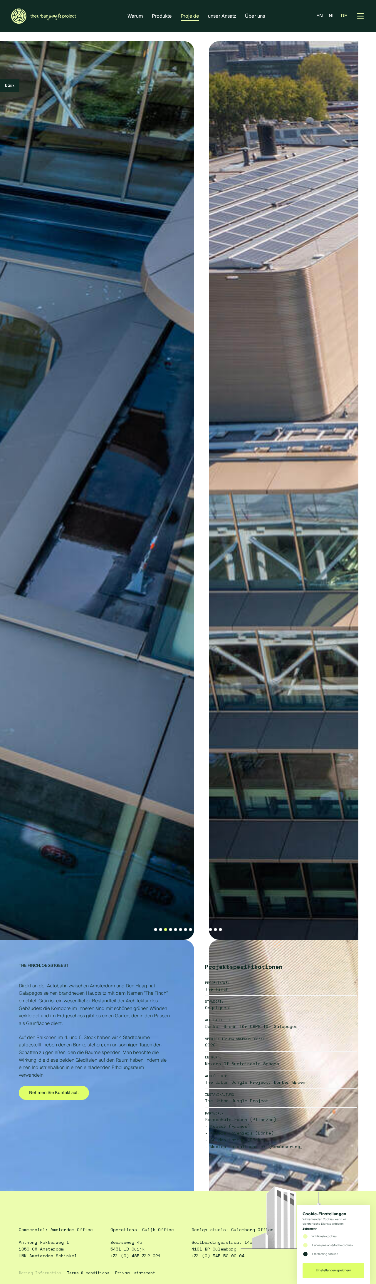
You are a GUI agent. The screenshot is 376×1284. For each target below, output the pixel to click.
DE (344, 16)
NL (332, 16)
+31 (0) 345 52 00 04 (218, 1256)
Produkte (162, 16)
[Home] (43, 16)
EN (319, 16)
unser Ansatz (222, 16)
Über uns (255, 16)
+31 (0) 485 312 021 (135, 1256)
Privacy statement (135, 1273)
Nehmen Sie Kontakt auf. (54, 1092)
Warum (135, 16)
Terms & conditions (88, 1273)
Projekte (190, 16)
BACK (9, 85)
